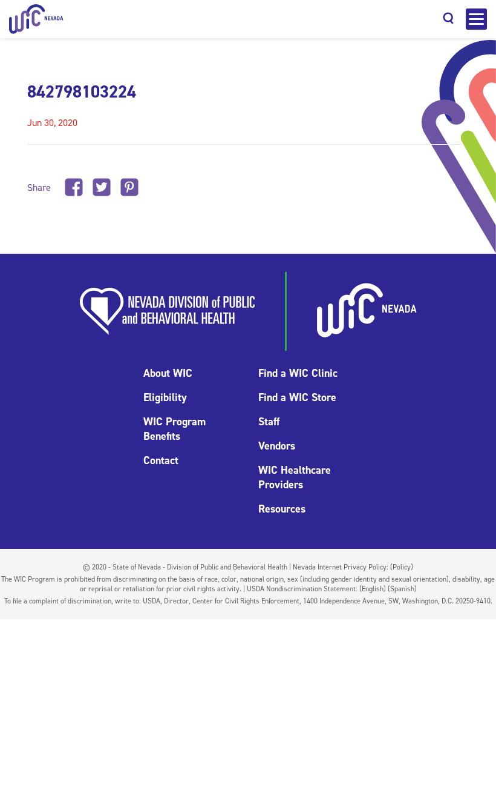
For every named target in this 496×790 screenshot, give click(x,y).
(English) (372, 589)
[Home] (36, 19)
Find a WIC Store (297, 397)
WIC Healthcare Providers (294, 477)
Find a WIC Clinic (298, 373)
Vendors (276, 446)
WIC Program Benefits (174, 428)
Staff (268, 421)
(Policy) (401, 567)
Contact (160, 460)
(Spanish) (402, 589)
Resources (281, 509)
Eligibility (165, 397)
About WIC (167, 373)
